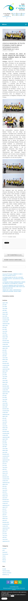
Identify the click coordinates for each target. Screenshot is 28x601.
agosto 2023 (5, 371)
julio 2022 (4, 395)
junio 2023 (5, 374)
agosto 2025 (5, 325)
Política (4, 561)
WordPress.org (6, 574)
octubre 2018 (5, 480)
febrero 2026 (5, 314)
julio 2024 (4, 350)
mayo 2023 (5, 376)
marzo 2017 (5, 516)
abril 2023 (5, 378)
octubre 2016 (5, 526)
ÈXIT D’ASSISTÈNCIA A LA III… (14, 255)
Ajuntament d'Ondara (16, 588)
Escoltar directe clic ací (7, 17)
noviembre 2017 (6, 501)
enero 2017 (5, 520)
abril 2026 (5, 310)
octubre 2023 (5, 367)
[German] (18, 15)
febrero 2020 (5, 450)
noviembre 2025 (6, 319)
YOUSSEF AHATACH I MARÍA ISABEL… (14, 259)
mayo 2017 (5, 513)
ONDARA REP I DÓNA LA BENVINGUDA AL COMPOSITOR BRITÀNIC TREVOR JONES (12, 290)
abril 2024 (5, 355)
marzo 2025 (5, 335)
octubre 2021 (5, 412)
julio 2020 (4, 441)
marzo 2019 (5, 471)
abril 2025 (5, 333)
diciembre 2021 (6, 408)
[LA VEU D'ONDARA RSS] (16, 582)
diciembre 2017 (6, 499)
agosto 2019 (5, 461)
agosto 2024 (5, 348)
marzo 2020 (5, 448)
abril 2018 (5, 492)
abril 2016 (5, 537)
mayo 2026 (5, 308)
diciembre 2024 (6, 340)
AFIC (4, 550)
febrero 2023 (5, 382)
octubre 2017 (5, 503)
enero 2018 (5, 497)
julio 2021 (4, 418)
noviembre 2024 (6, 342)
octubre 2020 (5, 435)
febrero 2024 (5, 359)
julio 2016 (4, 531)
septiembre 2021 (6, 414)
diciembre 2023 (6, 363)
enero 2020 (5, 452)
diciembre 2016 (6, 522)
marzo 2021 (5, 425)
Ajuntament (5, 552)
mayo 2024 (5, 354)
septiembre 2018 (6, 482)
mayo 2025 (5, 331)
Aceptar (4, 598)
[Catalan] (13, 13)
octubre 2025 (5, 321)
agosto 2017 (5, 507)
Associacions (5, 554)
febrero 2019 (5, 473)
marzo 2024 (5, 357)
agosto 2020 (5, 439)
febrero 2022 (5, 405)
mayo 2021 (5, 422)
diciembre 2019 (6, 454)
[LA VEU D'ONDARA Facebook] (8, 582)
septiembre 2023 (6, 369)
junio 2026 (5, 306)
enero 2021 (5, 429)
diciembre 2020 (6, 431)
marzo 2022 (5, 403)
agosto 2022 (5, 393)
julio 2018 (4, 486)
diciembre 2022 (6, 386)
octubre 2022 (5, 389)
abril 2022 (5, 401)
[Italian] (22, 15)
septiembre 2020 (6, 437)
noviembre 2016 (6, 524)
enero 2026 (5, 316)
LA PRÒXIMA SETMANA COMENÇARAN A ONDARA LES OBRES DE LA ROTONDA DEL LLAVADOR (14, 282)
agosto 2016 (5, 530)
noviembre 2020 (6, 433)
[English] (23, 13)
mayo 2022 (5, 399)
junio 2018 (5, 488)
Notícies (4, 559)
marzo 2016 (5, 539)
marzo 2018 (5, 494)
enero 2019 (5, 475)
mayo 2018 (5, 490)
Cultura (4, 556)
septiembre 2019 (6, 460)
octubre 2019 (5, 458)
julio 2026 (4, 304)
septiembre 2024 (6, 346)
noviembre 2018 (6, 478)
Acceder (4, 569)
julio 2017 (4, 509)
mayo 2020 (5, 444)
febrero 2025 (5, 336)
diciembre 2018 (6, 477)
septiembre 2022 (6, 391)
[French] (14, 15)
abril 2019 (5, 469)
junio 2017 (5, 511)
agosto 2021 (5, 416)
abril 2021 (5, 424)
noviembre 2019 (6, 456)
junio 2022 (5, 397)
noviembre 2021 (6, 410)
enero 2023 (5, 384)
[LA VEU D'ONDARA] (14, 7)
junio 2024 (5, 352)
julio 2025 (4, 327)
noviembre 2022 (6, 388)
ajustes (12, 596)
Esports (14, 236)
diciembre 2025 (6, 318)
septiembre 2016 (6, 528)
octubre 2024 (5, 344)
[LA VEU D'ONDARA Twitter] (12, 582)
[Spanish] (18, 13)
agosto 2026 (5, 302)
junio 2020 (5, 442)
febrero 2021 (5, 427)
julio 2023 (4, 372)
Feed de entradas (6, 570)
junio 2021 (5, 420)
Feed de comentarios (7, 572)
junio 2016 (5, 533)
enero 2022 (5, 407)
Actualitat (10, 236)
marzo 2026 (5, 312)
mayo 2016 (5, 535)
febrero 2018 (5, 495)
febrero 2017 (5, 518)
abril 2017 (5, 514)
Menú (5, 24)
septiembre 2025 (6, 323)
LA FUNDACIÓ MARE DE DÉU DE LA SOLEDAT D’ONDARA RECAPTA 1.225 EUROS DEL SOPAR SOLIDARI (13, 279)
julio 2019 (4, 463)
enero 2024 (5, 361)
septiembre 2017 (6, 505)
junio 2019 (5, 465)
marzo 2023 (5, 380)
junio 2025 (5, 329)
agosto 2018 (5, 484)
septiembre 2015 (6, 541)
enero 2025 (5, 338)
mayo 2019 (5, 467)
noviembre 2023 (6, 365)
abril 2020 (5, 446)
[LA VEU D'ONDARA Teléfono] (20, 582)
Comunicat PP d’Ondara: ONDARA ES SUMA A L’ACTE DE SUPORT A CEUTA (13, 274)
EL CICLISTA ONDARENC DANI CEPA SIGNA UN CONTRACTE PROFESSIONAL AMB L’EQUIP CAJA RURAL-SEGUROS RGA (14, 287)
